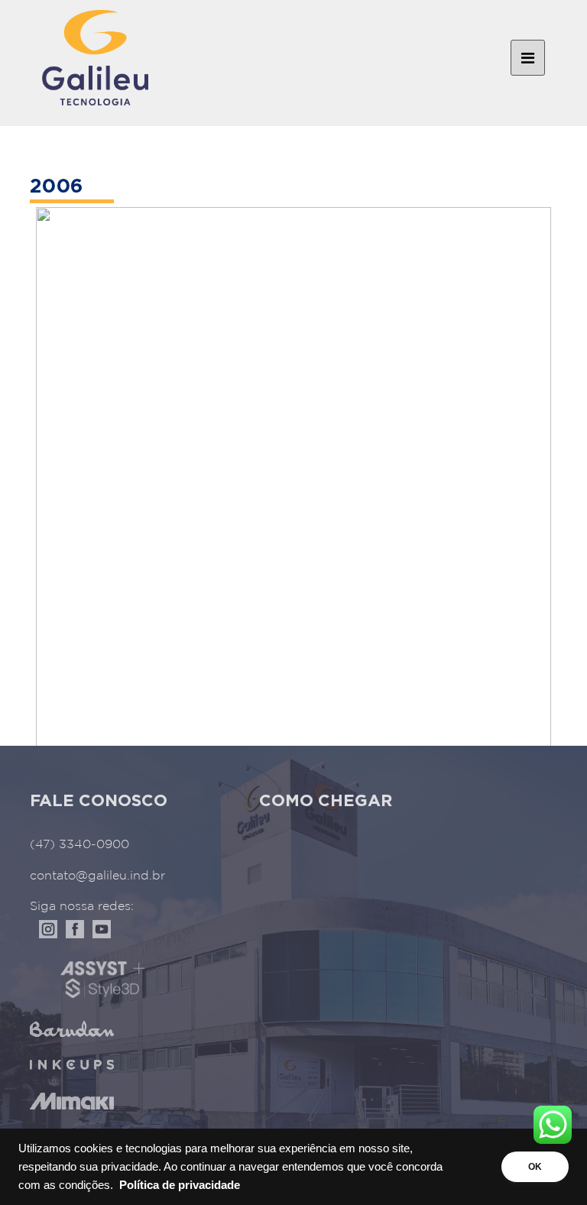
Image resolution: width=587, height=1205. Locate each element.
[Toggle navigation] (528, 58)
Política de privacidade (179, 1185)
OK (535, 1166)
